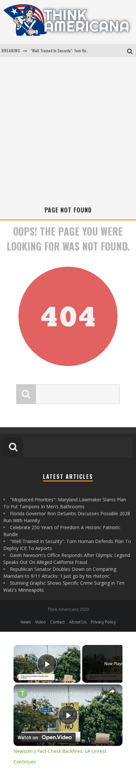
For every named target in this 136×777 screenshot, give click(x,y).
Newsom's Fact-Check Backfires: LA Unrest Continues (68, 694)
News (25, 622)
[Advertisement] (68, 134)
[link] (22, 693)
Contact (57, 622)
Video (40, 622)
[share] (112, 691)
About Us (77, 622)
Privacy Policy (103, 622)
